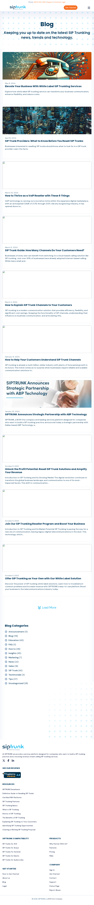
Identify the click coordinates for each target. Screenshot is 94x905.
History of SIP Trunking (11, 814)
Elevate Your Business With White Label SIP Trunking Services (43, 86)
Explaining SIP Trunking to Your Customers (19, 822)
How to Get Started (10, 874)
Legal (4, 886)
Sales (11, 666)
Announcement (16, 631)
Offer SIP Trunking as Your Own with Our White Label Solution (43, 578)
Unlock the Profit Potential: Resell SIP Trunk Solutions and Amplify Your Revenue (46, 470)
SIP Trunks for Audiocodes (13, 860)
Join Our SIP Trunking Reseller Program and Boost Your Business (45, 523)
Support (50, 2)
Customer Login (59, 2)
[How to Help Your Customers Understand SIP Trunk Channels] (47, 339)
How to (12, 649)
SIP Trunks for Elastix (10, 856)
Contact (52, 878)
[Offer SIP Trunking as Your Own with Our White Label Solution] (47, 557)
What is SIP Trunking (10, 809)
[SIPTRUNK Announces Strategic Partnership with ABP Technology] (47, 393)
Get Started (70, 7)
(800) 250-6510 (40, 2)
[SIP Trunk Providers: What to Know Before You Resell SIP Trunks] (47, 120)
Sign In (52, 870)
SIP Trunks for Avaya (10, 848)
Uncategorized (16, 683)
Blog (11, 636)
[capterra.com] (11, 774)
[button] (47, 607)
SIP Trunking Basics (10, 805)
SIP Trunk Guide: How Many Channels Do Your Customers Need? (44, 250)
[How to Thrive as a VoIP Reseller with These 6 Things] (47, 175)
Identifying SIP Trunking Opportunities (17, 825)
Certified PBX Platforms (12, 797)
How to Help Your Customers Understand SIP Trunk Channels (43, 359)
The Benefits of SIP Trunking (13, 818)
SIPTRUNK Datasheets (11, 789)
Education (14, 640)
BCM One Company (55, 899)
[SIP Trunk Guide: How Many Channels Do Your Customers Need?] (47, 229)
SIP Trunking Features (11, 801)
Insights (12, 653)
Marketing (13, 657)
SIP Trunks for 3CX (9, 844)
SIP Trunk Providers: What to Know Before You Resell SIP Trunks (44, 141)
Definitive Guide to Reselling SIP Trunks (18, 793)
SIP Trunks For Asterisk (11, 852)
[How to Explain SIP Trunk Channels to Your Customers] (47, 284)
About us (6, 878)
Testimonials (15, 674)
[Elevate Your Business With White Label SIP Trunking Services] (47, 65)
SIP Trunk (13, 670)
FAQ (11, 644)
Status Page (54, 886)
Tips (11, 679)
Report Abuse (55, 890)
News (11, 661)
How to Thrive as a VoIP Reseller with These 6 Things (37, 195)
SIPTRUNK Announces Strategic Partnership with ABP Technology (46, 414)
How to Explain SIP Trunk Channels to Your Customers (38, 305)
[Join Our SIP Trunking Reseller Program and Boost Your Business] (47, 503)
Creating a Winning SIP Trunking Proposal (18, 830)
